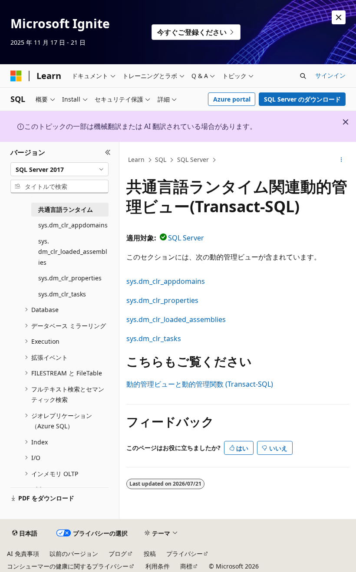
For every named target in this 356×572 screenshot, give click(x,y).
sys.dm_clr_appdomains (165, 281)
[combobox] (59, 169)
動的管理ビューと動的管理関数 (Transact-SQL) (199, 384)
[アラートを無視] (339, 17)
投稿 (150, 553)
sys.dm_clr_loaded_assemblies (176, 319)
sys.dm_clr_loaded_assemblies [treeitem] (72, 251)
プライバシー (184, 553)
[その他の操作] (341, 160)
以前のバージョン (73, 553)
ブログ (118, 553)
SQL (160, 159)
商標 (186, 566)
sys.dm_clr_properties (162, 300)
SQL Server (193, 159)
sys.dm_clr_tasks (153, 338)
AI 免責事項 (23, 553)
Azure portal (232, 99)
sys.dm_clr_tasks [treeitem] (62, 294)
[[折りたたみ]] (107, 152)
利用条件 (157, 566)
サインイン (330, 75)
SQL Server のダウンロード (302, 99)
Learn (136, 159)
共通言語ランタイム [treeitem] (65, 209)
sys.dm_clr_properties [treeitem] (70, 278)
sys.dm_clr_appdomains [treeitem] (73, 225)
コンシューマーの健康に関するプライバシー (68, 566)
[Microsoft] (16, 76)
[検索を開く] (303, 76)
